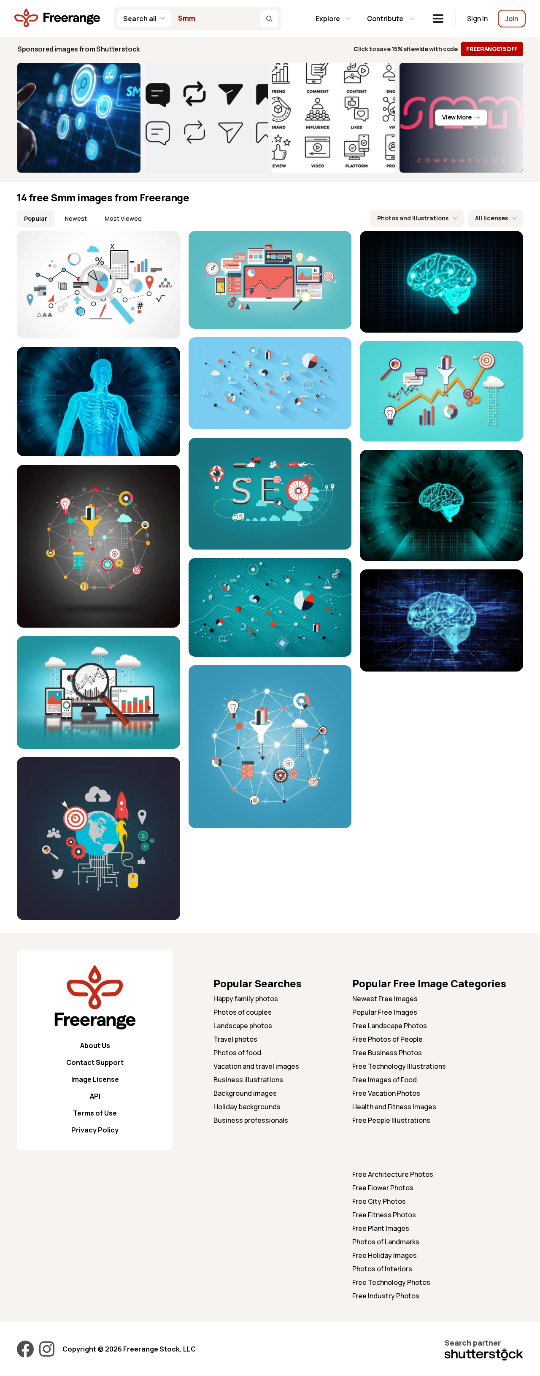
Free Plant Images (380, 1228)
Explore (328, 18)
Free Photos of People (387, 1039)
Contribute (385, 18)
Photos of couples (242, 1012)
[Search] (269, 18)
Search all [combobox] (140, 18)
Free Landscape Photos (389, 1025)
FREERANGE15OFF (492, 49)
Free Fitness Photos (384, 1214)
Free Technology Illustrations (399, 1066)
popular (35, 218)
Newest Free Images (385, 998)
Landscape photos (242, 1025)
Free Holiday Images (384, 1255)
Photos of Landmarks (385, 1241)
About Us (95, 1045)
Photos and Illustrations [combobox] (412, 218)
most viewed (123, 218)
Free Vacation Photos (386, 1093)
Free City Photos (379, 1201)
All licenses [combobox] (491, 218)
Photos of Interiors (382, 1268)
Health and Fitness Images (394, 1106)
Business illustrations (248, 1079)
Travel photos (235, 1039)
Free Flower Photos (382, 1187)
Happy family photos (245, 998)
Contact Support (95, 1062)
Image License (95, 1079)
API (95, 1096)
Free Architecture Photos (392, 1174)
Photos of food (237, 1052)
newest (76, 218)
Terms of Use (95, 1113)
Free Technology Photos (391, 1282)
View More (456, 117)
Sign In (477, 18)
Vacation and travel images (256, 1066)
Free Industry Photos (385, 1295)
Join (511, 18)
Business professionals (250, 1120)
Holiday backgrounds (247, 1106)
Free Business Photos (387, 1052)
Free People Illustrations (391, 1120)
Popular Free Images (384, 1012)
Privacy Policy (95, 1130)
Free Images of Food (384, 1079)
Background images (245, 1093)
